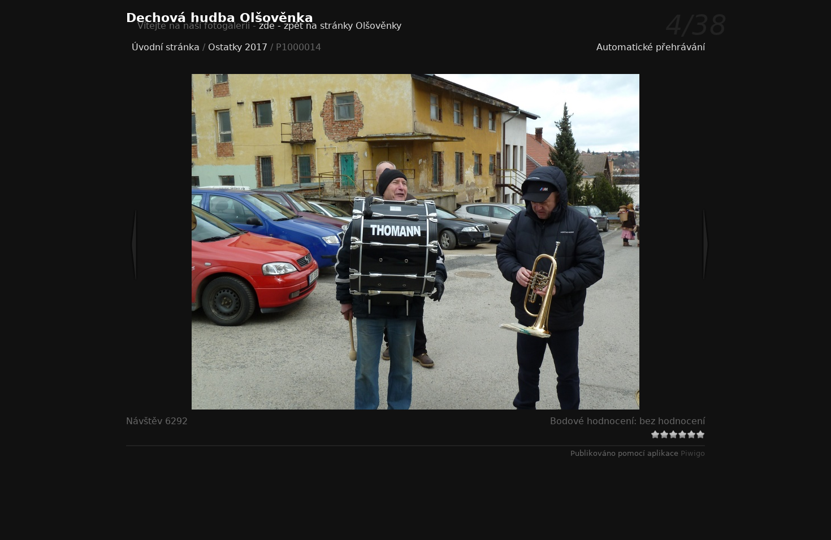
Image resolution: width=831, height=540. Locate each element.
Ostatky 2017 (237, 47)
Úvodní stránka (166, 47)
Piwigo (693, 453)
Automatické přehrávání (650, 47)
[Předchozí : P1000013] (171, 244)
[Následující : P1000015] (668, 244)
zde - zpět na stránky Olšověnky (330, 25)
